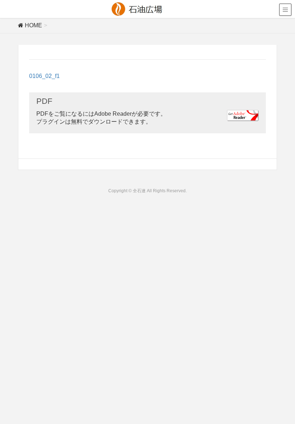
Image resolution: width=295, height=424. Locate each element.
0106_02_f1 (44, 76)
